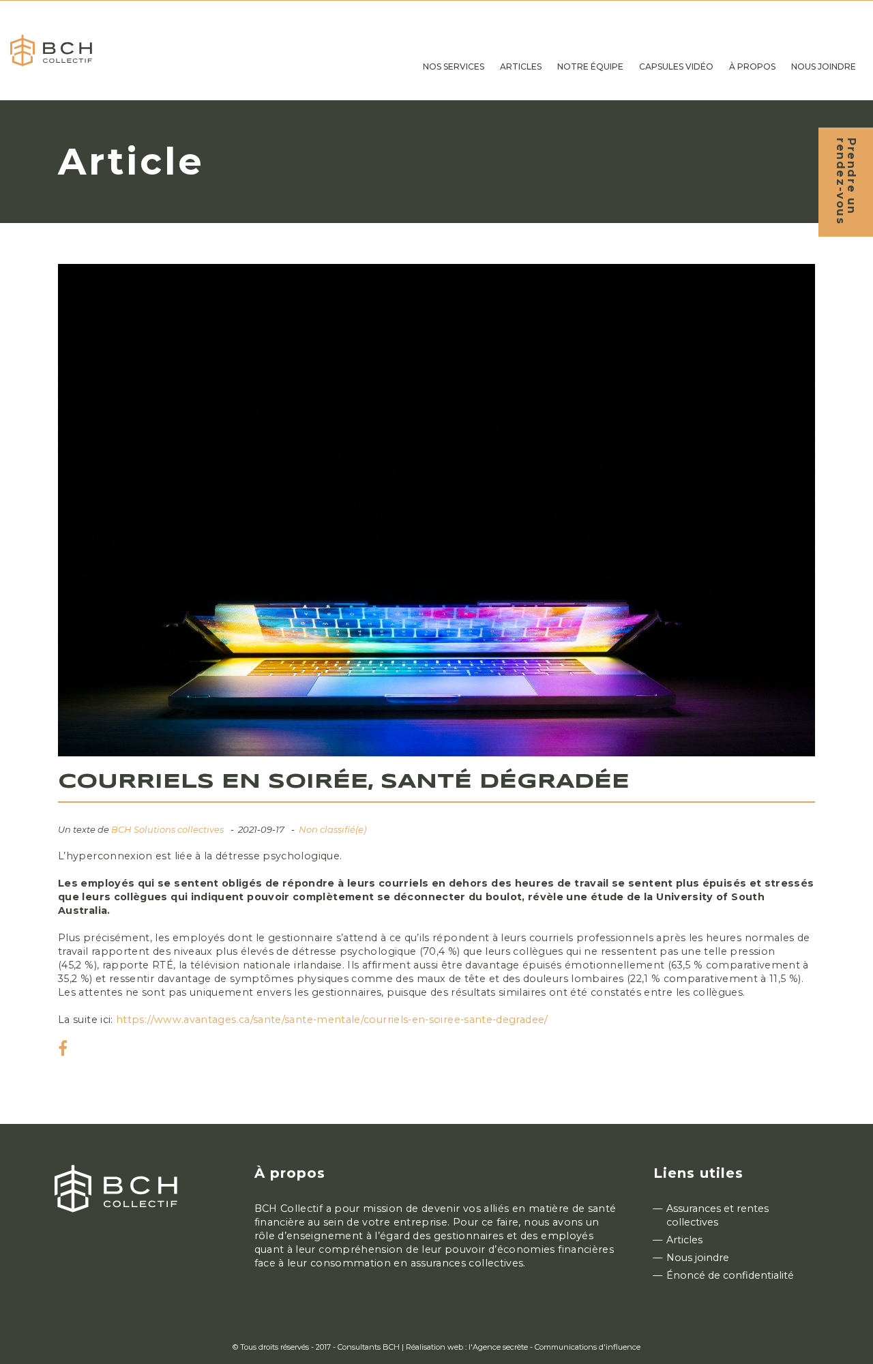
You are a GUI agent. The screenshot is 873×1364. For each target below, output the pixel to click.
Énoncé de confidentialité (730, 1275)
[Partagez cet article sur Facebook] (63, 1051)
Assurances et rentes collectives (717, 1215)
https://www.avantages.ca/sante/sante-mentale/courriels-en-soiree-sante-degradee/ (332, 1019)
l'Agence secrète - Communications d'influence (554, 1347)
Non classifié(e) (332, 829)
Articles (684, 1240)
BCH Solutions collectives (167, 829)
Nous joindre (697, 1257)
